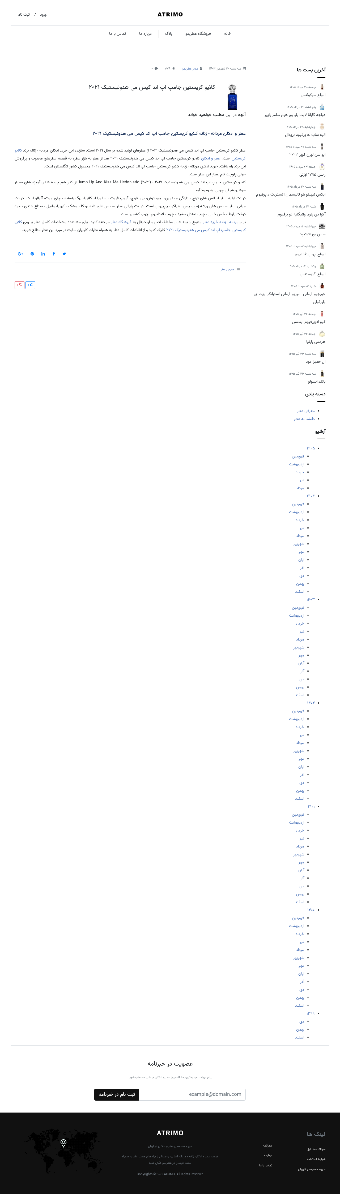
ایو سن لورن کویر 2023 (307, 155)
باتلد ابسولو (316, 381)
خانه (227, 34)
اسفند (299, 592)
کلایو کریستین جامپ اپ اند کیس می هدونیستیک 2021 (152, 87)
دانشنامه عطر (304, 419)
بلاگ (168, 34)
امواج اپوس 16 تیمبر (309, 254)
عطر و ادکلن (210, 158)
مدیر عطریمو (190, 68)
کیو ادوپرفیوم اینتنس (308, 322)
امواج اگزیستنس (312, 274)
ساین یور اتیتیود (312, 234)
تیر (302, 480)
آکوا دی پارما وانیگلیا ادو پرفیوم (301, 214)
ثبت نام (24, 14)
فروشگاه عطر (121, 222)
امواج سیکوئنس (313, 95)
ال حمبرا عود (315, 361)
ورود (43, 14)
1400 (311, 910)
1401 (311, 806)
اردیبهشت (296, 464)
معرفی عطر (306, 411)
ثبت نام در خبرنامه (117, 1094)
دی (301, 576)
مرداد (300, 488)
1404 (311, 496)
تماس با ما (117, 34)
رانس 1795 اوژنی (312, 174)
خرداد (300, 472)
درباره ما (145, 34)
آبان (301, 560)
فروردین (298, 456)
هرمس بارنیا (315, 342)
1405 (311, 448)
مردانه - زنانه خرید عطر (221, 222)
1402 (311, 703)
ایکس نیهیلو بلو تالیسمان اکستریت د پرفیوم (290, 194)
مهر (301, 552)
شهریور (298, 544)
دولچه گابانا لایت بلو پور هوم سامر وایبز (295, 115)
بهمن (300, 584)
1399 (311, 1013)
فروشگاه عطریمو (198, 34)
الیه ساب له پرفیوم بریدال (305, 135)
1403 (311, 599)
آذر (302, 568)
